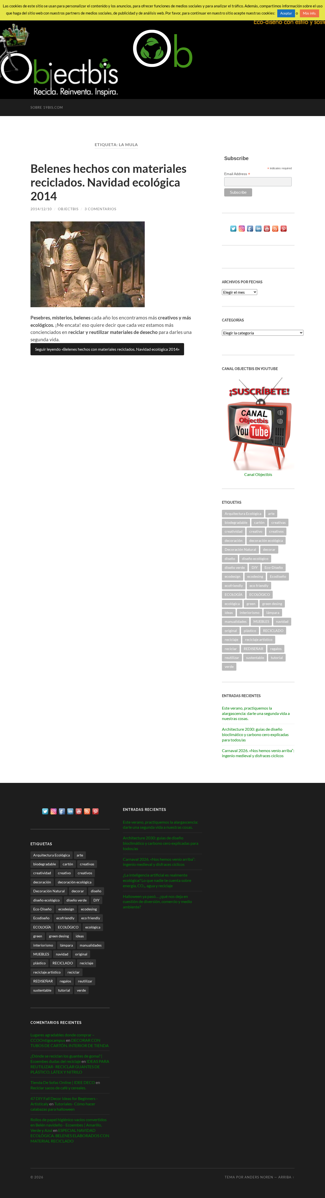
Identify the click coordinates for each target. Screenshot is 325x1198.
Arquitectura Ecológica (243, 513)
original (231, 630)
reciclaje (231, 639)
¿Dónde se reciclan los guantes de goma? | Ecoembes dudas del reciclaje (66, 1058)
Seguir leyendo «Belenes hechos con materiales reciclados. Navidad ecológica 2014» (107, 349)
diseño (230, 558)
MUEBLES (261, 621)
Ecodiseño (278, 576)
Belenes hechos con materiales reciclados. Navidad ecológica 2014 (108, 182)
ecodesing (255, 576)
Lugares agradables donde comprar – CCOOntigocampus (62, 1037)
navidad (282, 621)
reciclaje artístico (258, 639)
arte (271, 513)
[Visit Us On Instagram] (241, 231)
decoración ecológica (266, 540)
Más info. (309, 13)
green (251, 603)
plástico (250, 630)
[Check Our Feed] (275, 231)
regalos (276, 648)
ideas (229, 612)
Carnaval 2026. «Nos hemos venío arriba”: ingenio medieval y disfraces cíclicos (258, 753)
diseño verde (235, 567)
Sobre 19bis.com (46, 107)
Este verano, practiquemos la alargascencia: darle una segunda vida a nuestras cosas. (256, 713)
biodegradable (236, 522)
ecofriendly (234, 585)
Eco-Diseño (274, 567)
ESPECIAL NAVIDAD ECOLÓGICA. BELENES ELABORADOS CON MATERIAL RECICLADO (69, 1135)
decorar (269, 549)
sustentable (255, 657)
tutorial (277, 657)
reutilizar (232, 657)
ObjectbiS (68, 209)
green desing (272, 603)
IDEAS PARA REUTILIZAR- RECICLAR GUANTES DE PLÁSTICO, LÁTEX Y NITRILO (69, 1066)
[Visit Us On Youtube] (267, 231)
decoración (233, 540)
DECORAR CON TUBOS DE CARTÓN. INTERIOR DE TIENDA (69, 1043)
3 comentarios (100, 209)
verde (229, 666)
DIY (255, 567)
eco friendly (259, 585)
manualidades (236, 621)
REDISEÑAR (253, 648)
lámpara (272, 612)
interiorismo (249, 612)
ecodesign (232, 576)
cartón (259, 522)
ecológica (232, 603)
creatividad (233, 531)
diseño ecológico (255, 558)
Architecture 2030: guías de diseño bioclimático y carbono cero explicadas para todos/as (255, 734)
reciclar (231, 648)
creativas (278, 522)
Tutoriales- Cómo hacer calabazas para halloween (62, 1106)
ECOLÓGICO (259, 594)
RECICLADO (273, 630)
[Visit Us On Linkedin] (258, 231)
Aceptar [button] (286, 13)
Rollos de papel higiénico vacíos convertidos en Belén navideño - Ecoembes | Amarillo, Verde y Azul (68, 1125)
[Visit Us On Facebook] (250, 231)
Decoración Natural (240, 549)
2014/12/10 (41, 209)
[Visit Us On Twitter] (233, 231)
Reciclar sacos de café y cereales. (58, 1087)
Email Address (237, 174)
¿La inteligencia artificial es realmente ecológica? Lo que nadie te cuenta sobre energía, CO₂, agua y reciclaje (157, 880)
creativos (276, 531)
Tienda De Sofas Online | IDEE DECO (62, 1082)
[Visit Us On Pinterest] (283, 231)
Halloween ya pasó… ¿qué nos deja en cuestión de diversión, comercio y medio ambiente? (157, 901)
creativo (255, 531)
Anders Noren (259, 1177)
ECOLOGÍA (233, 594)
